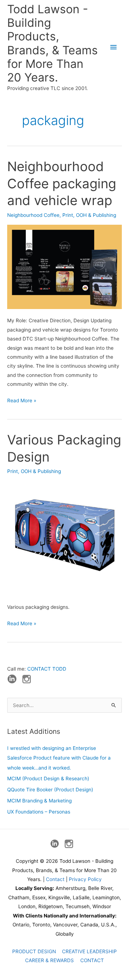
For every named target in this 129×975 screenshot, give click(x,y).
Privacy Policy (85, 879)
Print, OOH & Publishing (89, 215)
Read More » (21, 401)
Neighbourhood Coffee (33, 215)
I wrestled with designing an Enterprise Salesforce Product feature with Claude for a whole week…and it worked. (59, 758)
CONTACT (92, 960)
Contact (55, 879)
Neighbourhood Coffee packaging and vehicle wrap (61, 183)
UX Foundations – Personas (38, 812)
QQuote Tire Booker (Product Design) (50, 789)
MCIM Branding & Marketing (39, 801)
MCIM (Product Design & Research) (48, 778)
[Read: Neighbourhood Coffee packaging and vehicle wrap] (64, 266)
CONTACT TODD (46, 669)
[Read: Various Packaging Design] (64, 538)
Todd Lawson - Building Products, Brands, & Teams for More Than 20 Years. (52, 43)
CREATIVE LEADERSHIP (89, 951)
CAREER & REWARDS (49, 960)
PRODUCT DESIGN (34, 951)
